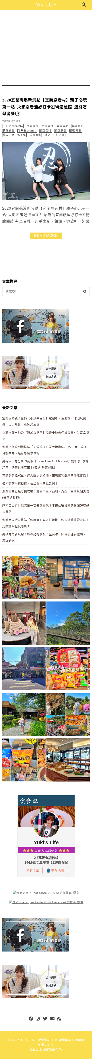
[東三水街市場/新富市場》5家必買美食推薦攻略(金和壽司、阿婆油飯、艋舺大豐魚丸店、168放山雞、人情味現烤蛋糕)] (24, 669)
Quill (50, 1045)
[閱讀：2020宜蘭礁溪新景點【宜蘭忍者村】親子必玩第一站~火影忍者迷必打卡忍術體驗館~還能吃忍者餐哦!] (46, 199)
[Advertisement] (46, 47)
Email (52, 1018)
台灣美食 (47, 126)
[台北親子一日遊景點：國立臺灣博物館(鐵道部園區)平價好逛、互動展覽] (68, 578)
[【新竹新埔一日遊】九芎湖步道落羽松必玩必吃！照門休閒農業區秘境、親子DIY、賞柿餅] (68, 715)
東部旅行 (46, 130)
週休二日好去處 (55, 135)
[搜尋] (84, 291)
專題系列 (78, 126)
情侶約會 (9, 130)
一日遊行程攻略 (13, 126)
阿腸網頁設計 (53, 1049)
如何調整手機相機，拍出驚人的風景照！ (30, 483)
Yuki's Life (46, 4)
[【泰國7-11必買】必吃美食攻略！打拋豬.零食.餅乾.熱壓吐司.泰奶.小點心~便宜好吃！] (68, 669)
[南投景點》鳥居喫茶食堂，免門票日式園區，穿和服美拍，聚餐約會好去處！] (24, 715)
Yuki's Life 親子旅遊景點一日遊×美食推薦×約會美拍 (51, 1040)
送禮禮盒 (35, 135)
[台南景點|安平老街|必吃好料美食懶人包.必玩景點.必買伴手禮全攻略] (24, 760)
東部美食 (61, 130)
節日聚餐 (76, 130)
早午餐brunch (27, 130)
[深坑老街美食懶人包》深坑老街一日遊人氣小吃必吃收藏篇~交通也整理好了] (24, 578)
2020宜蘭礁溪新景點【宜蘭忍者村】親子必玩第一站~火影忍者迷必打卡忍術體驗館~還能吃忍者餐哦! (44, 107)
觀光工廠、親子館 (14, 135)
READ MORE (46, 235)
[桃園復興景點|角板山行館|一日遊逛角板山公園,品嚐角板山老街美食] (68, 623)
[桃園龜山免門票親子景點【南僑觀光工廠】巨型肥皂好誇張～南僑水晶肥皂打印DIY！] (24, 623)
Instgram (38, 1018)
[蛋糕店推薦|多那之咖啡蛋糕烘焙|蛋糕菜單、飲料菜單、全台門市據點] (68, 760)
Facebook (31, 1018)
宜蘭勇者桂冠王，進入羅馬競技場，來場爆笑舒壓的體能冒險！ (45, 475)
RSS (59, 1018)
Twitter (45, 1018)
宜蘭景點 (62, 126)
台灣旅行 (32, 126)
